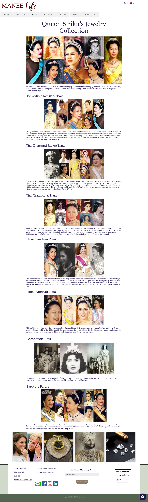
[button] (123, 475)
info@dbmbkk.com (49, 468)
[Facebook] (44, 483)
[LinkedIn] (55, 483)
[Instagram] (50, 483)
